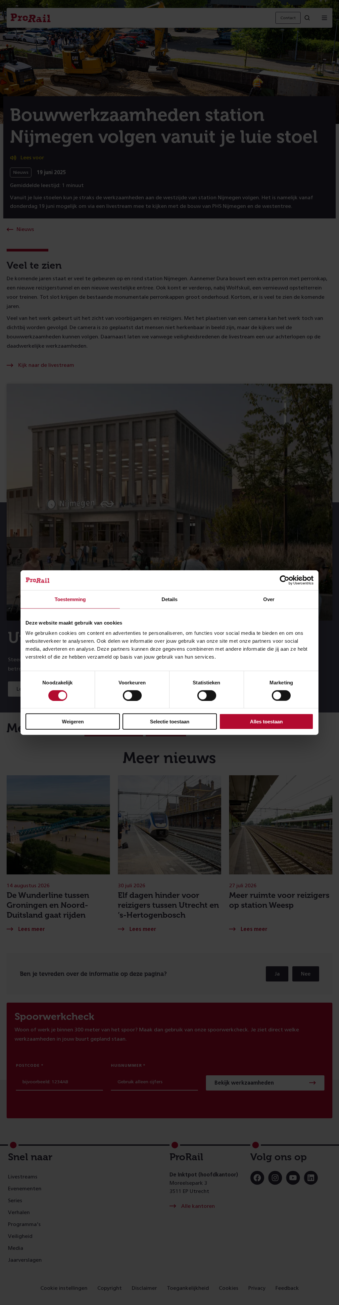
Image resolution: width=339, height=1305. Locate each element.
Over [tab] (268, 599)
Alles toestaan (266, 721)
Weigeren (73, 721)
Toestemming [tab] (70, 599)
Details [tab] (169, 599)
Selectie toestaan (169, 721)
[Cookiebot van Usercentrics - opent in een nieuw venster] (285, 580)
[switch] (132, 695)
